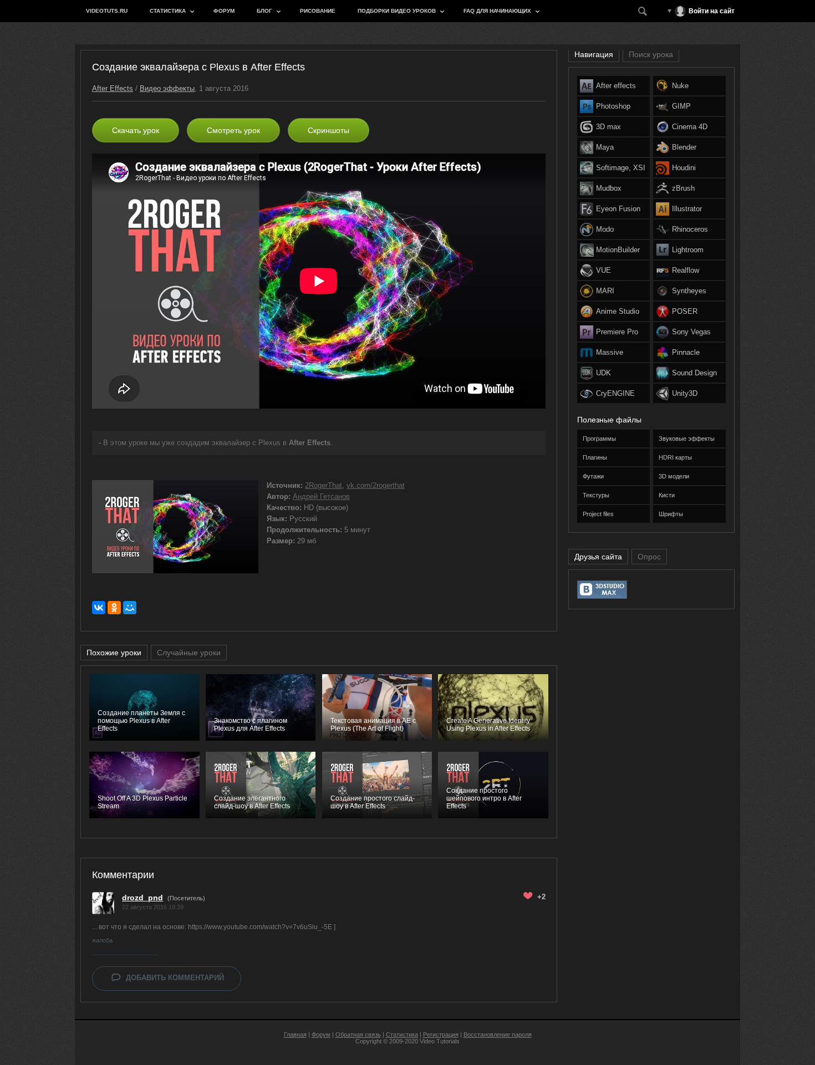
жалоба (102, 940)
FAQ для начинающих (497, 11)
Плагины (595, 457)
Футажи (593, 476)
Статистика (168, 11)
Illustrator (687, 209)
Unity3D (684, 393)
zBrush (683, 188)
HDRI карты (675, 457)
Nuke (680, 85)
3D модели (674, 476)
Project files (598, 514)
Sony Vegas (691, 332)
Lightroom (688, 250)
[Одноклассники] (114, 607)
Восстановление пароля (497, 1034)
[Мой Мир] (129, 607)
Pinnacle (686, 352)
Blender (684, 147)
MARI (605, 291)
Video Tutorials (440, 1041)
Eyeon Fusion (618, 209)
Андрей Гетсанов (321, 496)
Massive (609, 352)
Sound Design (694, 373)
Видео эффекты (167, 88)
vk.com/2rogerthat (376, 485)
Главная (295, 1034)
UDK (603, 373)
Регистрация (441, 1034)
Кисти (667, 495)
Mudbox (609, 188)
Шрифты (671, 514)
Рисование (317, 11)
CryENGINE (615, 393)
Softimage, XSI (620, 168)
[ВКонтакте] (98, 607)
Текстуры (596, 495)
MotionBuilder (618, 250)
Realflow (685, 270)
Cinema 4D (689, 127)
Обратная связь (358, 1034)
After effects (616, 85)
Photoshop (613, 106)
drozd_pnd (142, 897)
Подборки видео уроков (397, 11)
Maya (605, 147)
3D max (608, 127)
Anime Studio (617, 311)
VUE (603, 270)
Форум (224, 11)
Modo (605, 229)
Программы (599, 438)
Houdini (684, 168)
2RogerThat (323, 485)
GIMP (681, 106)
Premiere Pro (617, 332)
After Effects (112, 88)
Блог (264, 11)
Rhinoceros (690, 229)
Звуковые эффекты (687, 438)
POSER (684, 311)
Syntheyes (689, 291)
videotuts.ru (107, 11)
